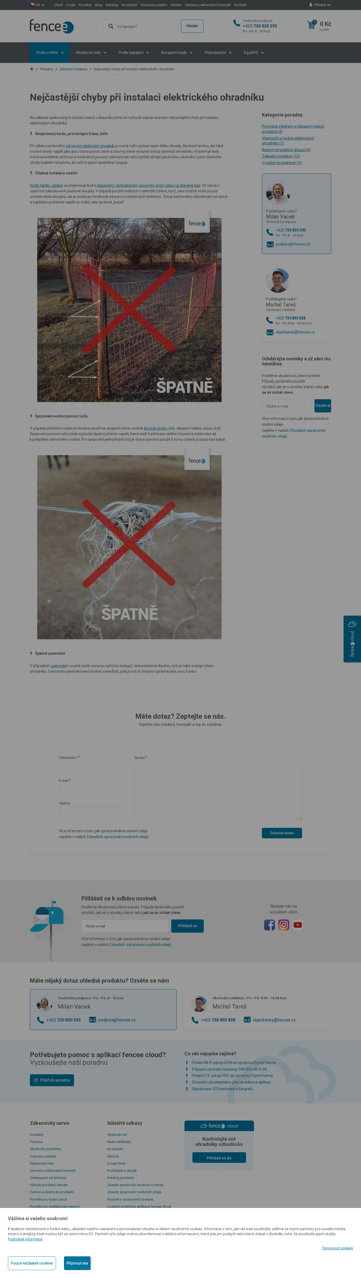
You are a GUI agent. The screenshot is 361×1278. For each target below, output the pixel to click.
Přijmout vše (77, 1263)
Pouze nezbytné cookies (32, 1263)
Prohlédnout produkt (180, 191)
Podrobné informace (25, 1239)
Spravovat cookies (337, 1248)
